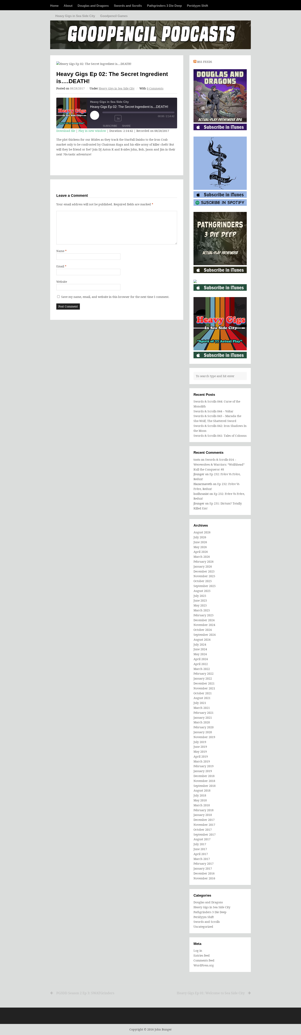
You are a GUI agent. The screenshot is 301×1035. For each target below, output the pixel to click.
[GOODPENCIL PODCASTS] (150, 32)
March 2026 (202, 557)
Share (126, 125)
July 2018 (200, 795)
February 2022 (204, 673)
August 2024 (202, 639)
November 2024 (204, 625)
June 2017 (200, 849)
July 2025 (200, 596)
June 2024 (200, 649)
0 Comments (155, 88)
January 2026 (203, 566)
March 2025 (202, 610)
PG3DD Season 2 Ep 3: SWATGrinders (85, 993)
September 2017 (205, 834)
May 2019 (200, 751)
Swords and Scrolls (128, 5)
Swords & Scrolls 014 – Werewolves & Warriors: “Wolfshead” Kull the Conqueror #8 (219, 464)
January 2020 (203, 732)
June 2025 (200, 600)
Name (61, 251)
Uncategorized (203, 927)
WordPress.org (204, 965)
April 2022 (201, 664)
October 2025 (203, 581)
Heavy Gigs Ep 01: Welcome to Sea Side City (211, 993)
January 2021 (203, 717)
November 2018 (204, 781)
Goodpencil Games (114, 16)
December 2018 (204, 776)
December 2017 (204, 820)
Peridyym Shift (197, 5)
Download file (65, 131)
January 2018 (203, 815)
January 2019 (203, 771)
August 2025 (202, 591)
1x (118, 118)
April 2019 (201, 756)
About (68, 5)
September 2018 (205, 786)
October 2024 (203, 630)
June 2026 (200, 542)
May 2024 (200, 654)
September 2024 (205, 635)
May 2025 (200, 605)
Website (61, 282)
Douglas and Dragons (93, 5)
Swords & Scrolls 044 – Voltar (213, 411)
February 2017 (204, 863)
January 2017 (203, 868)
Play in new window (92, 131)
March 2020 (202, 722)
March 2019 (202, 761)
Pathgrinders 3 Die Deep (164, 5)
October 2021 (203, 693)
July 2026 (200, 537)
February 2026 (204, 561)
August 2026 (202, 532)
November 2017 (204, 825)
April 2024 (201, 659)
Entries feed (202, 955)
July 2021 (200, 703)
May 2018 (200, 800)
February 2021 (204, 713)
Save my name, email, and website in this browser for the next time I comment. (115, 297)
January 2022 (203, 678)
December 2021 (204, 683)
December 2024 (204, 620)
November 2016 (204, 878)
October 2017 (203, 829)
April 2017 (201, 854)
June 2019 (200, 747)
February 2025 (204, 615)
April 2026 (201, 552)
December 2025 (204, 571)
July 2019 (200, 742)
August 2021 (202, 698)
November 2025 (204, 576)
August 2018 (202, 790)
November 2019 (204, 737)
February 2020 (204, 727)
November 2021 (204, 688)
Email (61, 266)
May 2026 (200, 547)
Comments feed (204, 960)
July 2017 (200, 844)
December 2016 (204, 873)
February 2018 (204, 810)
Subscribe (110, 125)
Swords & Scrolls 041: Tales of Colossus (220, 436)
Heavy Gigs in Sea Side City (75, 16)
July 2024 (200, 644)
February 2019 (204, 766)
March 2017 (202, 859)
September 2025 (205, 586)
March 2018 (202, 805)
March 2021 (202, 708)
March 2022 (202, 669)
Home (54, 5)
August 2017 (202, 839)
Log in (198, 950)
